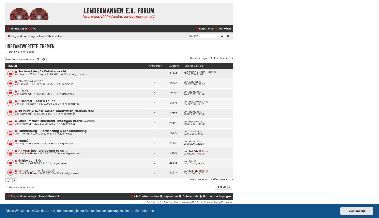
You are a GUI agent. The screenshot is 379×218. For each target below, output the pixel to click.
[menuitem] (32, 28)
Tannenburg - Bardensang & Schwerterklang (52, 131)
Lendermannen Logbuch (36, 170)
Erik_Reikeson (28, 104)
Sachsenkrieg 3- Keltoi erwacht (42, 71)
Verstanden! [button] (357, 210)
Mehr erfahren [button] (144, 210)
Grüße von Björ (29, 160)
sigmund (25, 94)
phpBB (190, 202)
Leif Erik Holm (28, 153)
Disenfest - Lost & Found (36, 101)
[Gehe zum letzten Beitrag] (215, 72)
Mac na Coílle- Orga (32, 74)
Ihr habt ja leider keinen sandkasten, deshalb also (56, 111)
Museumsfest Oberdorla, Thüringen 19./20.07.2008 (56, 121)
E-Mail (23, 91)
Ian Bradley (166, 202)
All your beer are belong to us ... (42, 150)
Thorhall (25, 134)
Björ (22, 163)
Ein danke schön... (32, 81)
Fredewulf (26, 124)
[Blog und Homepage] (29, 14)
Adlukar (24, 84)
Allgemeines (79, 74)
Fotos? (23, 140)
